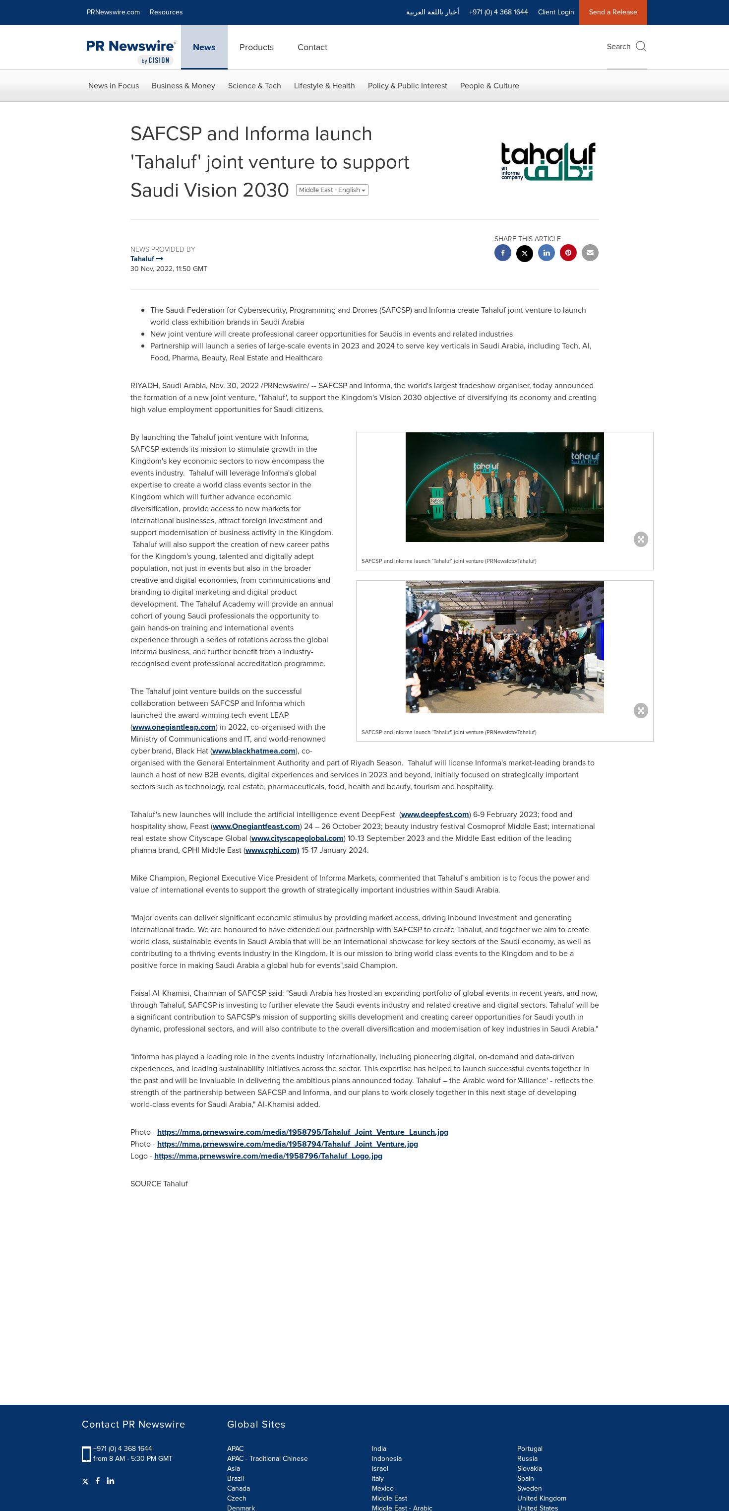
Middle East (389, 1498)
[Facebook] (97, 1481)
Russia (527, 1458)
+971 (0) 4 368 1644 (122, 1448)
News (204, 47)
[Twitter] (86, 1481)
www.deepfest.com (435, 814)
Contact (312, 47)
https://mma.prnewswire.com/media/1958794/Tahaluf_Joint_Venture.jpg (287, 1144)
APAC (235, 1448)
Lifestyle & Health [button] (324, 85)
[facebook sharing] (502, 254)
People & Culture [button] (489, 85)
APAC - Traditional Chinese (267, 1458)
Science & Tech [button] (254, 85)
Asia (233, 1468)
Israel (380, 1468)
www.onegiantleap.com (174, 727)
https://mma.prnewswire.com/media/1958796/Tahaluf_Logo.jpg (268, 1156)
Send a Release (613, 12)
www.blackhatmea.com (254, 750)
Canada (238, 1488)
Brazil (235, 1478)
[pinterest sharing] (568, 254)
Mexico (383, 1488)
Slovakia (529, 1468)
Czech (236, 1498)
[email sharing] (590, 254)
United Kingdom (541, 1498)
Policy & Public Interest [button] (407, 85)
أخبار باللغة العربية (432, 12)
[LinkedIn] (110, 1481)
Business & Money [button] (183, 85)
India (379, 1448)
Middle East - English (330, 190)
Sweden (529, 1488)
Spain (525, 1478)
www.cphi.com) (272, 850)
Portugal (530, 1448)
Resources (166, 12)
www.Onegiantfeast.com (256, 826)
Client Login (556, 12)
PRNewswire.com (113, 12)
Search (619, 46)
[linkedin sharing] (546, 254)
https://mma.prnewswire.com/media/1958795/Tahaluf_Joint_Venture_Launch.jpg (302, 1132)
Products (257, 47)
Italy (378, 1478)
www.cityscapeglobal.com (297, 838)
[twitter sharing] (524, 255)
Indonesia (387, 1458)
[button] (505, 487)
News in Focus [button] (113, 85)
